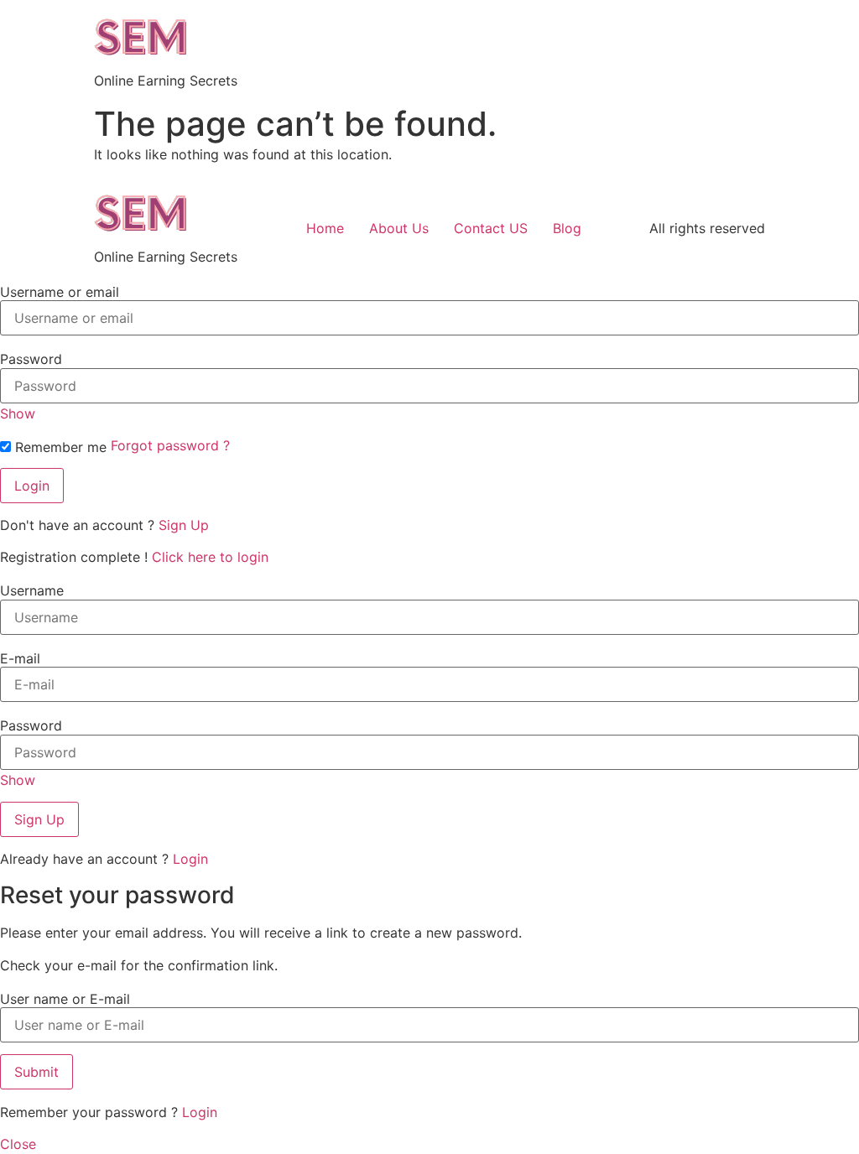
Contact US (491, 228)
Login (190, 858)
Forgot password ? (170, 445)
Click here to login (210, 556)
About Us (399, 228)
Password (31, 359)
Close (18, 1144)
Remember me (59, 447)
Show (17, 413)
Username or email (59, 292)
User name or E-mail (65, 999)
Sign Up (184, 525)
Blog (567, 228)
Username (32, 590)
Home (325, 228)
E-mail (20, 658)
